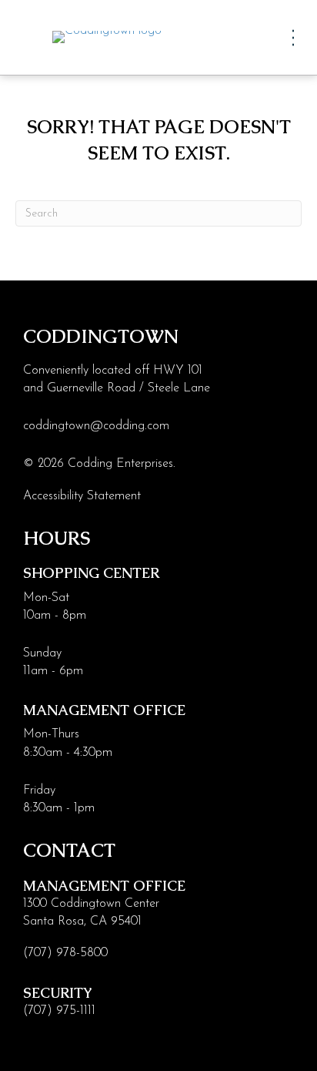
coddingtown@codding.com (96, 426)
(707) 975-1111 (59, 1011)
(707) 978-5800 (65, 953)
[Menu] (293, 37)
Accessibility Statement (82, 496)
